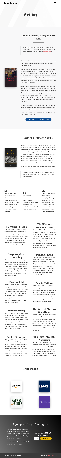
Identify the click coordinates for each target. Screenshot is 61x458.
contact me (47, 52)
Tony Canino (10, 3)
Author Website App (51, 455)
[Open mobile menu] (55, 3)
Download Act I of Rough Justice (38, 119)
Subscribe (46, 438)
